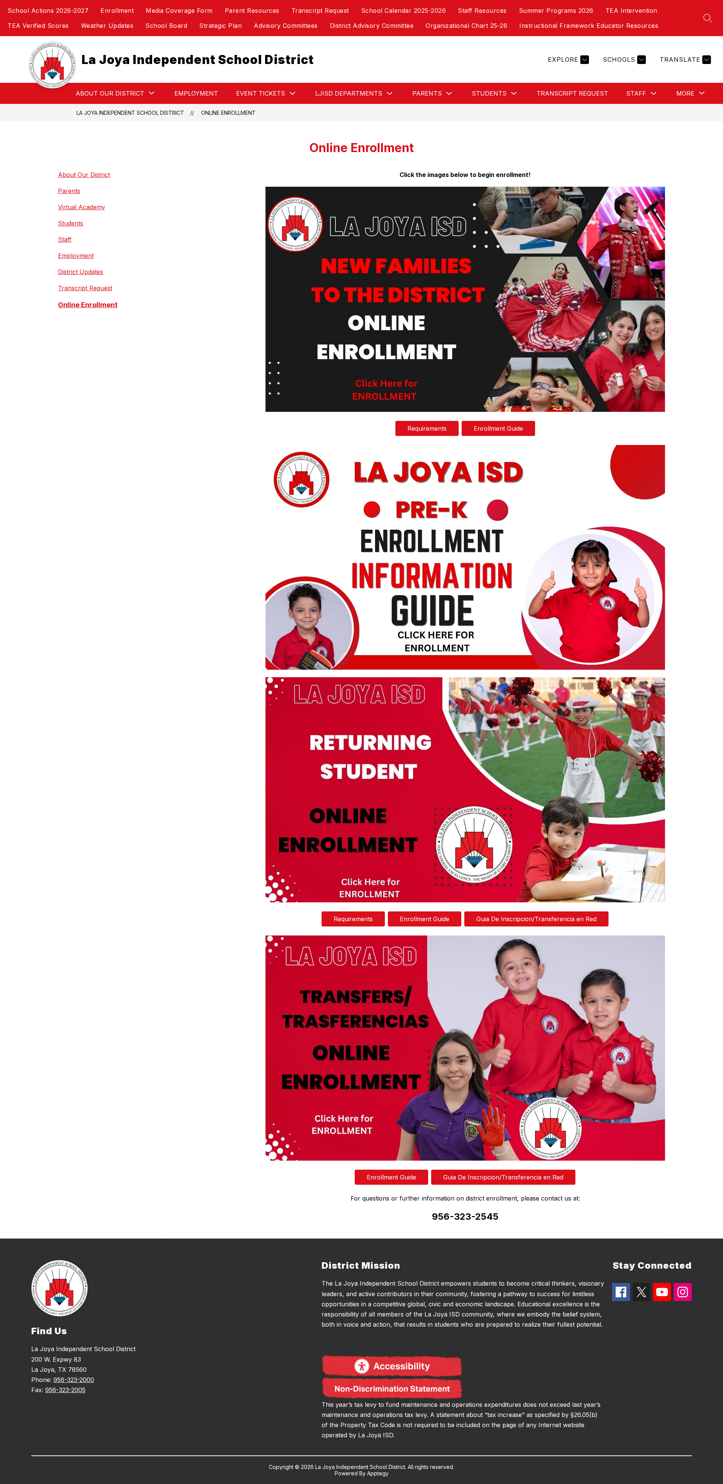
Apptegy (378, 1473)
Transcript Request (320, 10)
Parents (427, 93)
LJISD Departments (348, 93)
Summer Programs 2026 (556, 10)
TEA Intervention (631, 10)
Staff (636, 93)
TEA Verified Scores (38, 25)
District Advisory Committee (372, 25)
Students (489, 93)
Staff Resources (482, 10)
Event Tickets (260, 93)
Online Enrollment (228, 113)
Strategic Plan (220, 25)
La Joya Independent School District (130, 113)
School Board (166, 25)
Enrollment (117, 10)
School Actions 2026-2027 (48, 10)
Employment (196, 93)
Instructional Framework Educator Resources (588, 25)
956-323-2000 (73, 1379)
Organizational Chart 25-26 (466, 25)
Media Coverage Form (179, 10)
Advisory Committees (286, 25)
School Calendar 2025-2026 (403, 10)
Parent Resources (252, 10)
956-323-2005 (65, 1390)
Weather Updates (107, 25)
